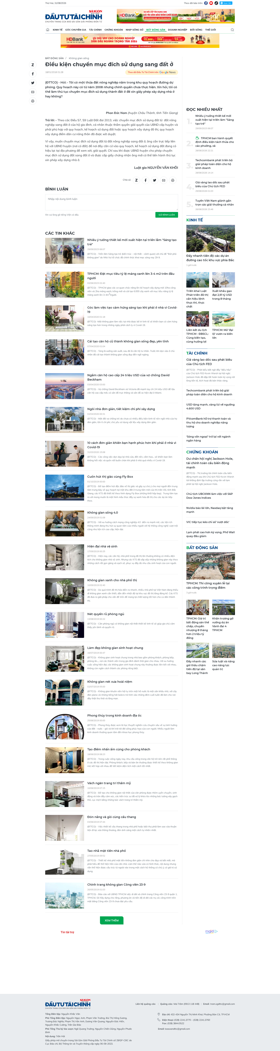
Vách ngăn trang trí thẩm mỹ (109, 783)
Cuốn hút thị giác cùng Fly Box (110, 476)
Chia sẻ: (127, 179)
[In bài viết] (32, 101)
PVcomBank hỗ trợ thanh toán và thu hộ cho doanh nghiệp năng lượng (208, 422)
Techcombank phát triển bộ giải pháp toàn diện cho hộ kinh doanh (214, 164)
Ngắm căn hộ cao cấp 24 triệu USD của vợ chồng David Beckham (128, 377)
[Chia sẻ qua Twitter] (32, 83)
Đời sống (196, 29)
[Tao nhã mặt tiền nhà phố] (64, 862)
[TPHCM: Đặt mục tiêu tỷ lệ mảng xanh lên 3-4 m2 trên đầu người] (64, 285)
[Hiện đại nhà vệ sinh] (64, 557)
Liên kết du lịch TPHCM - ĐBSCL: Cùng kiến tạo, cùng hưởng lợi (197, 335)
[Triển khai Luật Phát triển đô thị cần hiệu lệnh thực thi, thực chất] (197, 280)
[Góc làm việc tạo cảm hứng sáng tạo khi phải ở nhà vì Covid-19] (64, 318)
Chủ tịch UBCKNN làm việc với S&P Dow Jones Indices (209, 495)
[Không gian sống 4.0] (64, 523)
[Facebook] (206, 3)
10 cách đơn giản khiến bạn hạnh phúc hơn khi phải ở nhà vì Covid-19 (131, 445)
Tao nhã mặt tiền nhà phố (106, 851)
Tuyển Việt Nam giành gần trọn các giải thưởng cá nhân (214, 202)
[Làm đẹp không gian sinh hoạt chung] (64, 659)
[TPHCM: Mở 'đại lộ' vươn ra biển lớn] (223, 319)
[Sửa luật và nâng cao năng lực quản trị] (223, 650)
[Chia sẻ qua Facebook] (32, 74)
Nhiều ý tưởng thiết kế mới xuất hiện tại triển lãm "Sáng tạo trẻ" (132, 242)
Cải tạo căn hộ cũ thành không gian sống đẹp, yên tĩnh (128, 341)
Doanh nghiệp (177, 29)
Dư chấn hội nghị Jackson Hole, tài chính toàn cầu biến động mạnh (209, 463)
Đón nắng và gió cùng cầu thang (111, 817)
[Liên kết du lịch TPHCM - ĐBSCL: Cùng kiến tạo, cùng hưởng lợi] (197, 319)
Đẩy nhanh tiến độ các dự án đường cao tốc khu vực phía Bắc (210, 258)
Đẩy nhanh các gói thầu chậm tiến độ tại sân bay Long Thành (197, 667)
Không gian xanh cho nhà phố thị (112, 580)
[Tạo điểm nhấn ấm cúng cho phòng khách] (64, 760)
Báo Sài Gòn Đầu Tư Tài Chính (73, 16)
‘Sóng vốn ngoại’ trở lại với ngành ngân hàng (208, 438)
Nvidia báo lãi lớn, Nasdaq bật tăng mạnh (209, 509)
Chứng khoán (114, 29)
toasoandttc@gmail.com (177, 1028)
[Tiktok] (216, 3)
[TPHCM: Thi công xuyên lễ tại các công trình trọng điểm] (210, 566)
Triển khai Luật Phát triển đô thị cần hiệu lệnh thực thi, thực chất (197, 298)
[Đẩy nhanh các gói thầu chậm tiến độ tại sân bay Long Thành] (197, 650)
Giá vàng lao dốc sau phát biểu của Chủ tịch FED (212, 184)
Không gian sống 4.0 (102, 512)
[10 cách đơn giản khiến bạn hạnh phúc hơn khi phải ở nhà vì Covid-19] (64, 454)
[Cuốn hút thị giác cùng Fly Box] (64, 487)
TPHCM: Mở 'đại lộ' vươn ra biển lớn (222, 333)
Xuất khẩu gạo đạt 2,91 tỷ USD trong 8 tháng (222, 294)
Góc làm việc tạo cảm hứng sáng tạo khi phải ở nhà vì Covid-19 (132, 310)
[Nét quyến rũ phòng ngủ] (64, 625)
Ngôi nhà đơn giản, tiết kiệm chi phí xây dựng (121, 409)
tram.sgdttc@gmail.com (222, 1003)
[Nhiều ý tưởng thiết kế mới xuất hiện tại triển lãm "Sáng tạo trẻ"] (64, 251)
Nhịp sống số (134, 29)
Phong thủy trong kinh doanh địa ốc (114, 715)
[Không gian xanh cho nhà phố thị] (64, 591)
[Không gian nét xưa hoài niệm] (64, 693)
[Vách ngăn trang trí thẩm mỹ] (64, 794)
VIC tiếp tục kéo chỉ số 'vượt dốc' (207, 522)
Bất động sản (155, 29)
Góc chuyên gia (75, 29)
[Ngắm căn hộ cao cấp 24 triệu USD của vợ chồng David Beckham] (64, 386)
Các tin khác (60, 233)
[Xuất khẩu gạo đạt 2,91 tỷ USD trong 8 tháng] (223, 280)
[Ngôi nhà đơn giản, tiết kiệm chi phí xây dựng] (64, 420)
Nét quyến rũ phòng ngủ (105, 614)
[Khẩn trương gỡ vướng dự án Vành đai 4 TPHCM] (223, 607)
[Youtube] (211, 3)
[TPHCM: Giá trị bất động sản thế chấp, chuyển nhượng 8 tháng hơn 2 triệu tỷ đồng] (197, 607)
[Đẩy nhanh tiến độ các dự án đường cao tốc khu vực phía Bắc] (210, 238)
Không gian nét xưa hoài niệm (109, 682)
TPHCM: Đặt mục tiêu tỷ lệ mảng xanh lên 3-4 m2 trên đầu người (130, 276)
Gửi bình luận (167, 214)
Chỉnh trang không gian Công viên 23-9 (116, 884)
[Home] (47, 29)
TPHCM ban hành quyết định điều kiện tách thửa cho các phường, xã (214, 142)
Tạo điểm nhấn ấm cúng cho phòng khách (118, 749)
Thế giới (210, 29)
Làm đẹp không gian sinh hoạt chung (115, 648)
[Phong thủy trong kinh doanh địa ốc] (64, 726)
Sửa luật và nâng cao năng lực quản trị (223, 665)
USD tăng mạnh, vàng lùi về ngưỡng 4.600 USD (210, 406)
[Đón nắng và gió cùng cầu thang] (64, 828)
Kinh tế (57, 29)
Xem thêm (112, 920)
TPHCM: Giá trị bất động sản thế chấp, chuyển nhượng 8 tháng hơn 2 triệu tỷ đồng (197, 628)
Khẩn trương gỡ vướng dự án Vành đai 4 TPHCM (222, 624)
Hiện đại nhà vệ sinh (102, 546)
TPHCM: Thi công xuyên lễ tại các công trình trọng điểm (208, 585)
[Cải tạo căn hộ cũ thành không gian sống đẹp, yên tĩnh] (64, 352)
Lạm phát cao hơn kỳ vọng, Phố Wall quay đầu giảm (210, 534)
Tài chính (95, 29)
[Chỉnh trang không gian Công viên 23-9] (64, 895)
